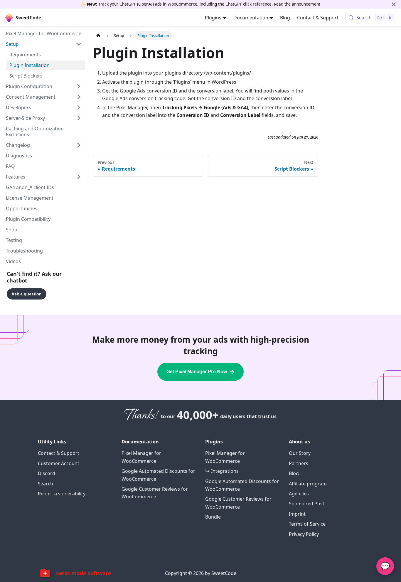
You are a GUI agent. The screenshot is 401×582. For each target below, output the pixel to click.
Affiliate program (308, 483)
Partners (298, 463)
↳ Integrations (222, 471)
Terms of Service (307, 524)
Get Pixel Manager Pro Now (196, 371)
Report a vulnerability (61, 493)
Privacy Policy (304, 534)
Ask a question (26, 294)
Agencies (299, 493)
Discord (46, 473)
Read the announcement (297, 4)
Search (45, 483)
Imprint (297, 514)
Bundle (213, 517)
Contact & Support (317, 17)
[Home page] (98, 35)
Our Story (300, 453)
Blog (285, 17)
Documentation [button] (250, 17)
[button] (43, 44)
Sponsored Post (306, 503)
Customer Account (58, 463)
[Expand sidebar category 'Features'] (78, 176)
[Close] (393, 4)
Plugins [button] (213, 17)
